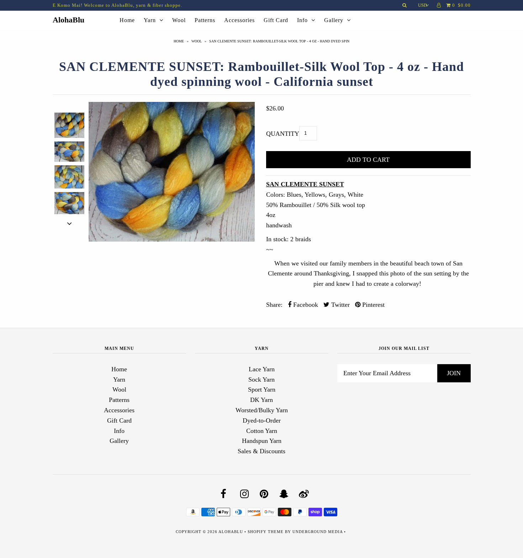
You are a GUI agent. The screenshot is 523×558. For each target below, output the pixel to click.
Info (302, 20)
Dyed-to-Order (262, 420)
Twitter (339, 304)
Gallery (333, 20)
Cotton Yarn (261, 430)
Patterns (205, 20)
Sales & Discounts (261, 451)
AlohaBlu (68, 19)
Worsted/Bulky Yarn (262, 410)
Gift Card (276, 20)
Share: (274, 304)
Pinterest (372, 304)
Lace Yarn (262, 369)
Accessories (239, 20)
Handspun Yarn (261, 440)
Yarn (150, 20)
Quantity (282, 133)
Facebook (304, 304)
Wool (179, 20)
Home (127, 20)
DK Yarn (261, 399)
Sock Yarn (261, 379)
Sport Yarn (261, 389)
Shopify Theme (266, 531)
